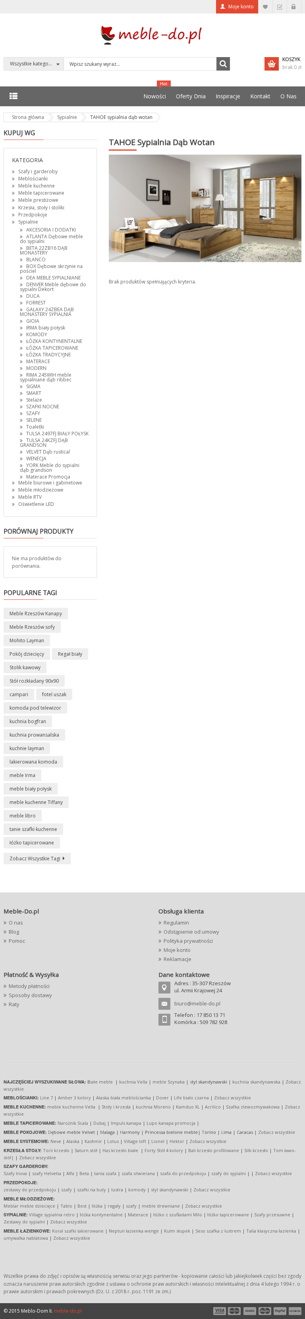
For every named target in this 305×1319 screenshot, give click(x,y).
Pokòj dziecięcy (27, 654)
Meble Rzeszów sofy (32, 627)
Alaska (72, 1141)
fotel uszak (54, 694)
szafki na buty (91, 1190)
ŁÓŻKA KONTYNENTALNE (54, 341)
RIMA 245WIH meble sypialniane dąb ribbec (45, 377)
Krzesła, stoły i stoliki (41, 207)
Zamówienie (279, 6)
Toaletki (35, 426)
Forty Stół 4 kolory (164, 1150)
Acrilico (213, 1107)
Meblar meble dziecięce (29, 1206)
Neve (55, 1141)
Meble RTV (30, 497)
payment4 (266, 1311)
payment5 (280, 1311)
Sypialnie (28, 221)
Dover (162, 1098)
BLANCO (36, 259)
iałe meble (101, 1082)
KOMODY (36, 334)
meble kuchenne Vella (72, 1107)
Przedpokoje (32, 214)
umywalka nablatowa (26, 1238)
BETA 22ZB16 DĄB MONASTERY (44, 250)
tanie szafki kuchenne (33, 829)
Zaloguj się (294, 6)
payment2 (235, 1311)
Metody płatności (29, 986)
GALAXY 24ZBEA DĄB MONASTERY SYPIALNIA (47, 312)
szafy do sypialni (228, 1173)
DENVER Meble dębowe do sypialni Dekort (53, 287)
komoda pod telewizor (35, 707)
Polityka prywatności (188, 940)
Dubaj (99, 1123)
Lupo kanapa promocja (171, 1123)
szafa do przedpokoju (183, 1173)
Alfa (70, 1173)
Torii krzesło (56, 1150)
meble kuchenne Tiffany (36, 802)
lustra (117, 1190)
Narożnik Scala (73, 1123)
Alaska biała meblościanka (123, 1098)
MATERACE (38, 361)
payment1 (219, 1311)
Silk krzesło (256, 1150)
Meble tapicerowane (41, 193)
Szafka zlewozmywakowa (253, 1107)
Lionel (157, 1141)
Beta (84, 1173)
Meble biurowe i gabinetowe (50, 482)
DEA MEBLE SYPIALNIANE (53, 277)
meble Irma (22, 775)
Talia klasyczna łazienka (271, 1231)
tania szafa (105, 1173)
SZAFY (33, 413)
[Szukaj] (223, 64)
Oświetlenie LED (36, 504)
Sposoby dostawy (30, 995)
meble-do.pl (68, 1311)
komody (137, 1190)
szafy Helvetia (46, 1173)
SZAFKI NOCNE (42, 406)
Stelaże (34, 399)
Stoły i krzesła (116, 1107)
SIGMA (33, 386)
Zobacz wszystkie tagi (35, 858)
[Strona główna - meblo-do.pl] (152, 34)
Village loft (135, 1141)
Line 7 (46, 1098)
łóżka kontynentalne (101, 1215)
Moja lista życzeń (265, 6)
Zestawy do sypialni (24, 1222)
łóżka (97, 1206)
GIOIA (32, 321)
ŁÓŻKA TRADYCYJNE (48, 354)
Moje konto (241, 6)
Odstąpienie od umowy (191, 931)
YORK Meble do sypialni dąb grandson (49, 467)
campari (19, 694)
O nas (16, 922)
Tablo (66, 1206)
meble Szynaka (168, 1082)
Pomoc (17, 940)
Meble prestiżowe (38, 200)
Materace (138, 1215)
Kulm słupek (177, 1231)
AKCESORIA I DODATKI (51, 229)
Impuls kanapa (126, 1123)
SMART (33, 393)
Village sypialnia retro (52, 1215)
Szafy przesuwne (272, 1215)
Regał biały (70, 654)
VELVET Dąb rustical (48, 451)
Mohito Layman (27, 640)
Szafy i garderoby (38, 171)
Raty (14, 1004)
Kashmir (93, 1141)
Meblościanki (33, 178)
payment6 (294, 1311)
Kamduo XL (188, 1107)
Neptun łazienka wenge (134, 1231)
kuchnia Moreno (153, 1107)
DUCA (33, 296)
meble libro (23, 815)
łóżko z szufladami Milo (177, 1215)
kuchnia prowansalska (34, 734)
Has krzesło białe (120, 1150)
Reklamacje (177, 959)
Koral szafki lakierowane (78, 1231)
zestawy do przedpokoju (30, 1190)
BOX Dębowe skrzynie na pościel (51, 268)
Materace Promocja (48, 476)
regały (114, 1206)
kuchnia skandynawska (256, 1082)
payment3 (250, 1311)
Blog (14, 931)
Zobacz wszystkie (232, 1098)
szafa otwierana (138, 1173)
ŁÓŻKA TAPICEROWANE (52, 348)
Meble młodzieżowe (41, 489)
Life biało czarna (192, 1098)
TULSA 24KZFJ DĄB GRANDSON (44, 442)
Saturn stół (86, 1150)
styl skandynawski (169, 1190)
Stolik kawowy (25, 667)
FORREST (36, 302)
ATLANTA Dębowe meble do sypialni (51, 239)
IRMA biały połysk (45, 327)
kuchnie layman (27, 748)
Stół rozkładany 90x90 (34, 681)
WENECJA (36, 458)
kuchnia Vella (133, 1082)
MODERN (36, 368)
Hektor (177, 1141)
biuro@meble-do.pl (197, 1003)
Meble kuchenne (36, 185)
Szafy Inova (15, 1173)
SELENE (34, 420)
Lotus (113, 1141)
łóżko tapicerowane (32, 842)
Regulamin (176, 922)
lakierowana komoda (33, 761)
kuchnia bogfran (28, 721)
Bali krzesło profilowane (213, 1150)
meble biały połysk (31, 788)
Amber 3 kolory (74, 1098)
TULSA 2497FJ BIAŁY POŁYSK (57, 433)
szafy (66, 1190)
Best (82, 1206)
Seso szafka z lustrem (218, 1231)
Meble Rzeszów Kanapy (36, 613)
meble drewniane (161, 1206)
